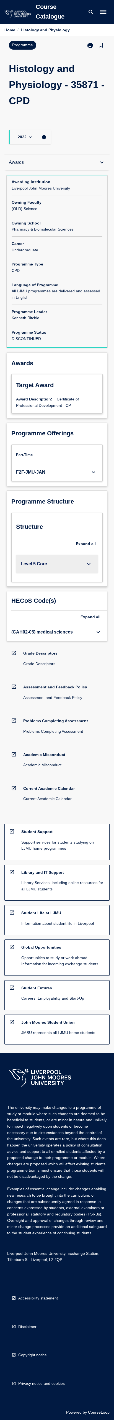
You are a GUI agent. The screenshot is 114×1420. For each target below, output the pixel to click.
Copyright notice (32, 1355)
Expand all (86, 544)
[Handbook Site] (39, 1078)
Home (9, 30)
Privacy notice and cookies (41, 1383)
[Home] (17, 14)
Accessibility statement (38, 1298)
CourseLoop (99, 1412)
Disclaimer (27, 1326)
